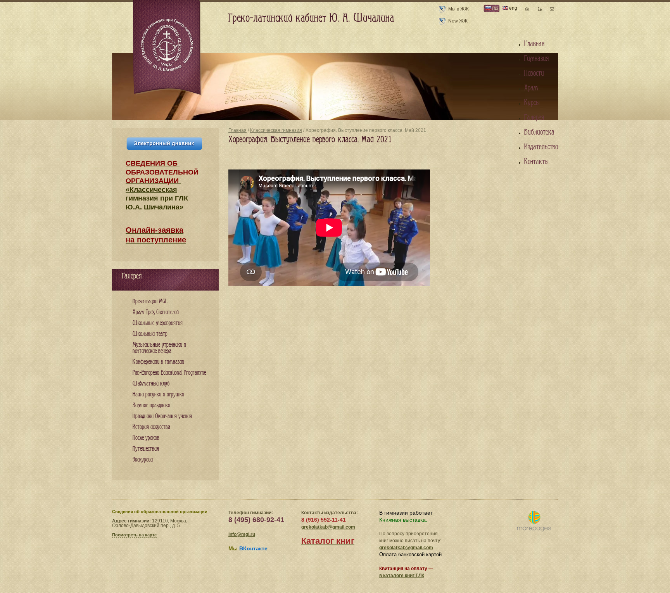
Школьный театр (150, 334)
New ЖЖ (458, 21)
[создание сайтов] (534, 521)
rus (494, 8)
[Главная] (167, 48)
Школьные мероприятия (158, 323)
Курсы (532, 103)
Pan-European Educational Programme (169, 373)
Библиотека (539, 132)
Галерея (534, 117)
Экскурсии (143, 459)
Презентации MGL (150, 301)
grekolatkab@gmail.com (328, 527)
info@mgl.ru (241, 534)
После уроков (146, 438)
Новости (534, 73)
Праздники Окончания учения (162, 416)
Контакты (536, 161)
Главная (237, 130)
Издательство (541, 147)
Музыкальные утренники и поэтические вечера (159, 348)
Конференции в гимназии (158, 362)
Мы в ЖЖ (458, 9)
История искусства (151, 427)
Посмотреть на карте (134, 534)
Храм (531, 88)
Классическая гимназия (276, 130)
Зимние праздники (151, 405)
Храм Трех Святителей (156, 312)
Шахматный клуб (151, 383)
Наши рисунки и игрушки (158, 394)
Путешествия (146, 449)
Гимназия (536, 58)
